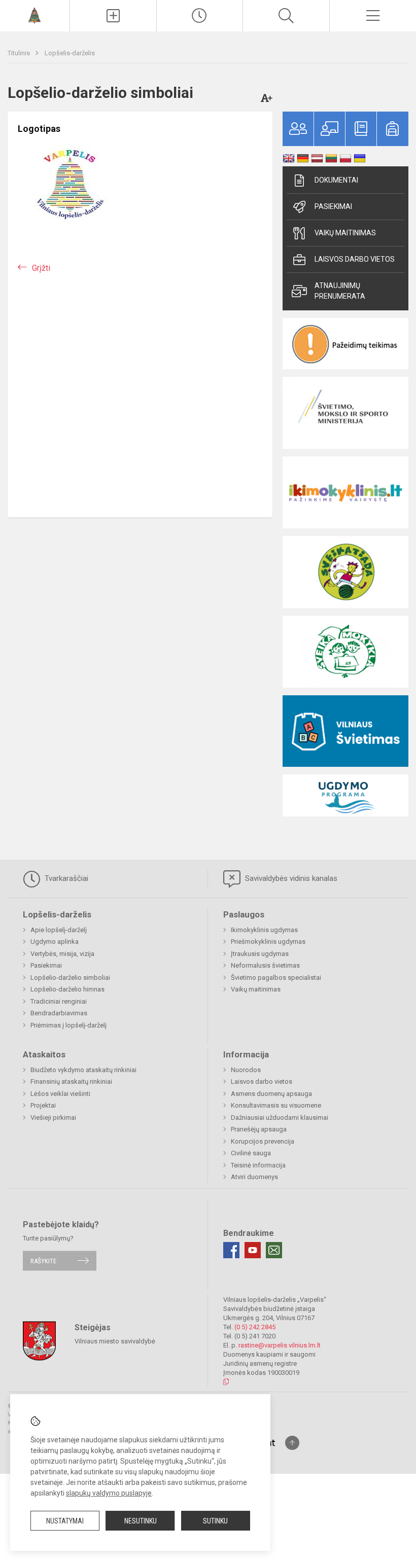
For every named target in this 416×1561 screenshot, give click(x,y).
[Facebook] (231, 1250)
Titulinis (19, 53)
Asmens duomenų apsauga (271, 1093)
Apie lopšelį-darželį (58, 930)
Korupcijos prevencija (262, 1141)
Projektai (43, 1105)
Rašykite (43, 1260)
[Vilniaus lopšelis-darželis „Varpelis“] (34, 14)
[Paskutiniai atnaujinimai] (200, 15)
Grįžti (41, 268)
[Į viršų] (292, 1443)
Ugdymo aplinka (54, 941)
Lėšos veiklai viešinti (60, 1093)
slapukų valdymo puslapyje (109, 1493)
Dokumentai (336, 180)
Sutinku (215, 1521)
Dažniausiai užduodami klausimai (279, 1117)
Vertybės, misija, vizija (62, 953)
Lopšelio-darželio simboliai (70, 977)
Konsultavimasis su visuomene (276, 1105)
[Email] (274, 1250)
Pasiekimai (333, 206)
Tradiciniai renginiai (58, 1001)
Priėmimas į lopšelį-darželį (68, 1025)
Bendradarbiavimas (58, 1013)
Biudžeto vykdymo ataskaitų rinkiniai (83, 1070)
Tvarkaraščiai (65, 878)
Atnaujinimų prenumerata (340, 290)
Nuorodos (246, 1070)
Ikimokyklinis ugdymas (264, 930)
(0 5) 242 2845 (254, 1327)
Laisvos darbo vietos (355, 259)
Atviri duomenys (254, 1177)
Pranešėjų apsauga (259, 1129)
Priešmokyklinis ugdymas (268, 941)
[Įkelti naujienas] (113, 15)
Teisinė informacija (258, 1165)
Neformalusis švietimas (265, 965)
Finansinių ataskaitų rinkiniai (71, 1081)
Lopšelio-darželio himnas (67, 989)
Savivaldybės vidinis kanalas (290, 878)
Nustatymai (65, 1521)
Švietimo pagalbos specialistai (276, 977)
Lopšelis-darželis (70, 53)
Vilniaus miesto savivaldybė (115, 1341)
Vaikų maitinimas (345, 233)
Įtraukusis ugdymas (260, 953)
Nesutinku (140, 1521)
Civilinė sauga (251, 1153)
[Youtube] (253, 1250)
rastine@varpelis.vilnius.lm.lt (279, 1345)
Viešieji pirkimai (53, 1117)
